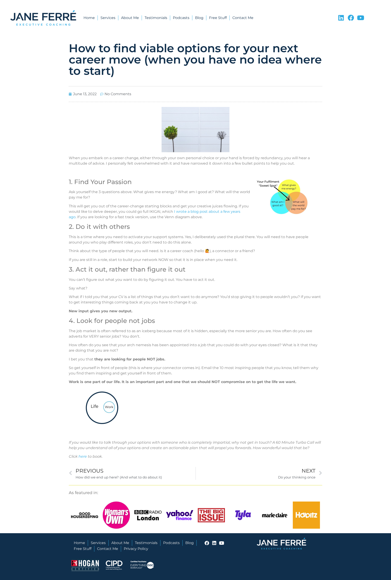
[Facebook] (351, 18)
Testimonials (156, 18)
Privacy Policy (136, 549)
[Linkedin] (341, 18)
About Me (130, 18)
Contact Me (242, 18)
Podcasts (181, 18)
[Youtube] (361, 18)
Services (107, 18)
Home (89, 18)
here (83, 456)
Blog (199, 18)
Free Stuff (218, 18)
